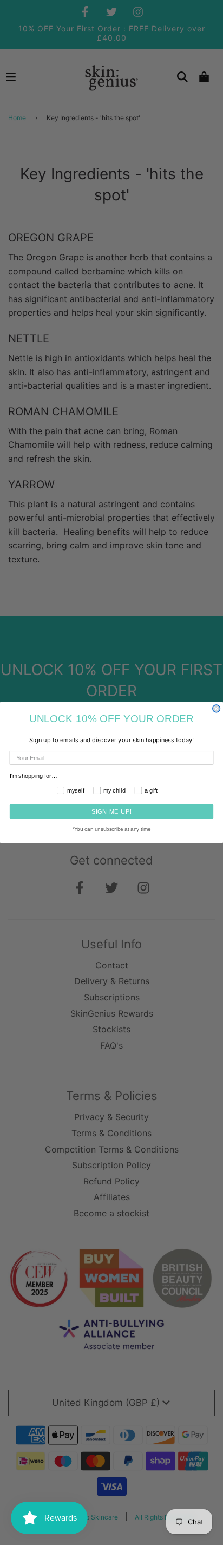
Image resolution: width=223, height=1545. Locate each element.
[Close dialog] (216, 708)
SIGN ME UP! (111, 811)
